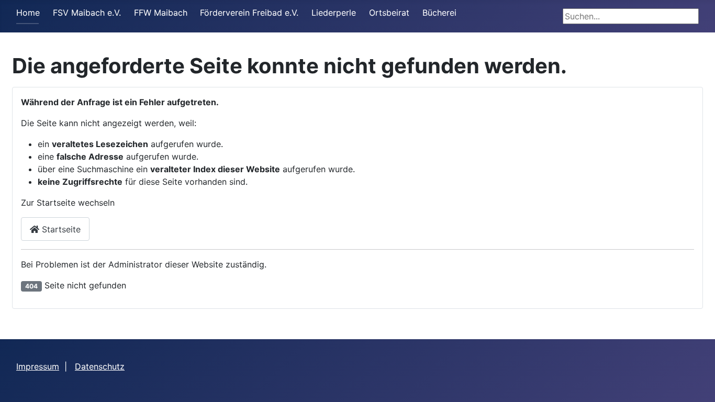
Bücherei (439, 12)
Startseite (60, 229)
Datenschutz (100, 366)
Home (28, 12)
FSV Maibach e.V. (87, 12)
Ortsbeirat (389, 12)
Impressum (37, 366)
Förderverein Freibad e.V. (249, 12)
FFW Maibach (160, 12)
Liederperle (333, 12)
